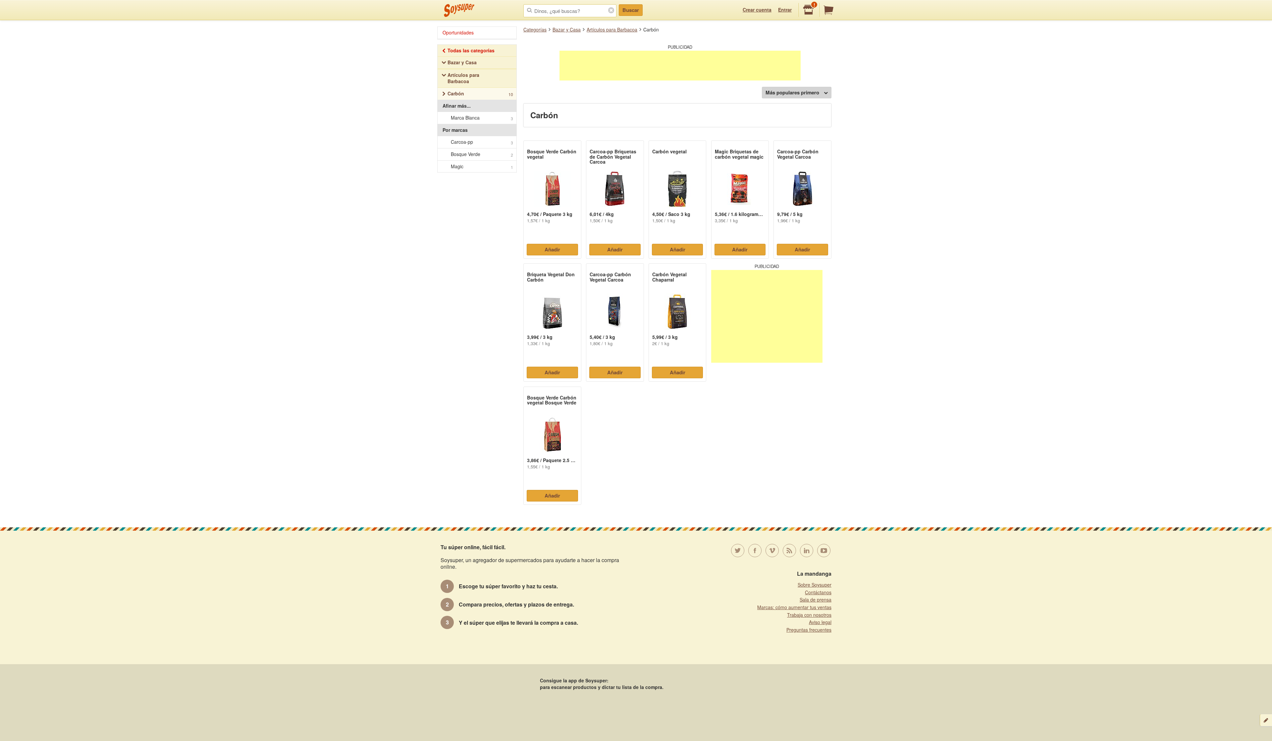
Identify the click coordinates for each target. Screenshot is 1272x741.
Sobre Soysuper (814, 584)
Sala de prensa (815, 599)
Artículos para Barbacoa (612, 29)
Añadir (552, 249)
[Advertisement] (680, 65)
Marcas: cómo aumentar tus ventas (794, 607)
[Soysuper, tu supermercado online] (459, 10)
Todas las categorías (471, 50)
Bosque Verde (482, 154)
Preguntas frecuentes (808, 629)
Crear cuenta (757, 9)
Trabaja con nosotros (809, 614)
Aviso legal (820, 622)
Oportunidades (458, 32)
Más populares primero (792, 92)
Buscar (630, 10)
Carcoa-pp (482, 141)
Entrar (785, 9)
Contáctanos (818, 592)
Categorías (535, 29)
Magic (482, 166)
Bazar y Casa (567, 29)
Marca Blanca (482, 117)
